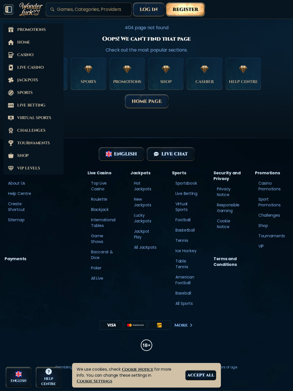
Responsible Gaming (228, 208)
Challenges (269, 215)
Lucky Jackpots (142, 218)
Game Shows (97, 238)
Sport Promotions (269, 202)
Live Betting (186, 193)
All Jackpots (145, 247)
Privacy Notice (224, 192)
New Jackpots (142, 202)
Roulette (99, 199)
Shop (263, 225)
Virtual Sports (181, 206)
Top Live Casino (99, 186)
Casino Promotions (269, 186)
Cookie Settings (94, 381)
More (181, 325)
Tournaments (271, 236)
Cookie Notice (223, 224)
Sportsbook (186, 183)
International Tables (103, 222)
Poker (96, 268)
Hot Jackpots (142, 186)
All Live (97, 278)
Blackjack (100, 209)
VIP (261, 246)
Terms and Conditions (225, 261)
